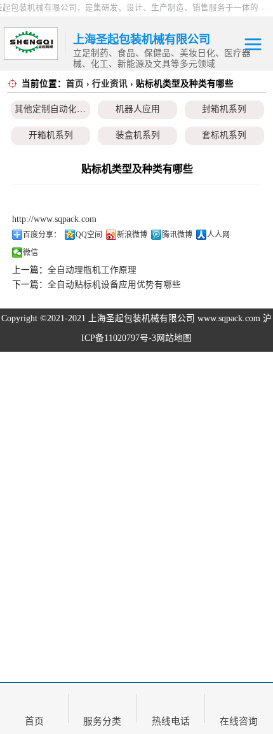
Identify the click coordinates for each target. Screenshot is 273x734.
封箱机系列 (224, 109)
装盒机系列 (138, 135)
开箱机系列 (51, 135)
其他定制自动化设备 (55, 109)
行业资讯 (110, 83)
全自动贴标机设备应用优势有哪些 (114, 284)
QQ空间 (89, 234)
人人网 (218, 234)
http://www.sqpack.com (54, 219)
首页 (75, 83)
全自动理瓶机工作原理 (92, 270)
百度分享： (42, 234)
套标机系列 (224, 135)
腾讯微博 (177, 234)
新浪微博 (132, 234)
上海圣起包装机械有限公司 (141, 318)
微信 (30, 252)
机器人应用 (138, 109)
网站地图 (174, 338)
